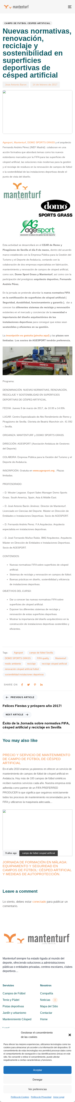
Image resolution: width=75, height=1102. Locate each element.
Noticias (48, 999)
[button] (70, 1035)
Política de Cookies (20, 1097)
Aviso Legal (58, 1097)
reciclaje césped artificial (54, 663)
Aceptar (37, 1069)
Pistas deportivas (13, 1006)
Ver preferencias (37, 1089)
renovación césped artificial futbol (22, 669)
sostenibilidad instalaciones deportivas (24, 674)
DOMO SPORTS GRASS (41, 142)
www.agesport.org (43, 470)
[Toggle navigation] (60, 6)
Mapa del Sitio (49, 1006)
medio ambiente (13, 663)
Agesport (8, 142)
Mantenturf (20, 142)
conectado (39, 901)
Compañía (46, 993)
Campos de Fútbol (14, 993)
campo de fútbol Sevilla (41, 652)
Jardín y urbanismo (14, 1012)
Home (44, 1019)
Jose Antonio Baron (16, 84)
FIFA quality (43, 658)
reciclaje (31, 663)
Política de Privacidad (41, 1097)
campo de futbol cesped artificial (27, 23)
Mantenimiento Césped (17, 1019)
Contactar (46, 1012)
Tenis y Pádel (11, 999)
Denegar (37, 1079)
